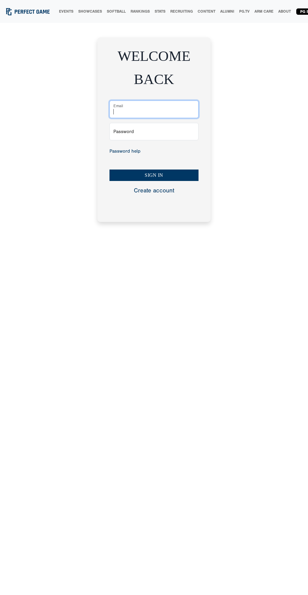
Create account (154, 190)
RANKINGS (140, 11)
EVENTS (66, 11)
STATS (160, 11)
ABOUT (284, 11)
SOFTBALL (116, 11)
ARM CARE (263, 11)
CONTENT (206, 11)
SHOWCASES (90, 11)
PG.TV (244, 11)
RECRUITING (181, 11)
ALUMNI (227, 11)
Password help (124, 151)
